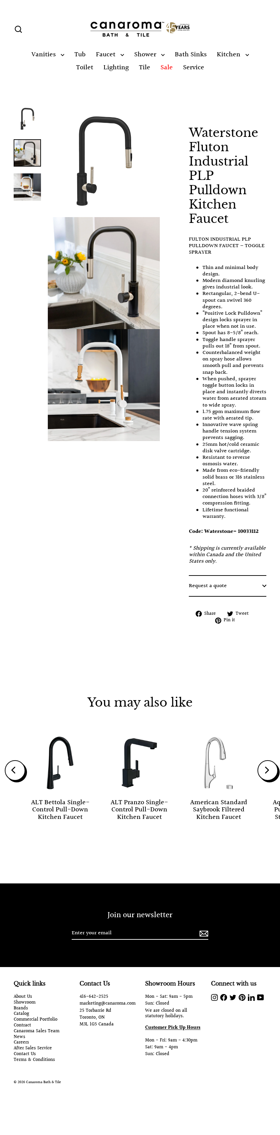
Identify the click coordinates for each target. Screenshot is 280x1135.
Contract (22, 1025)
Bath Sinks (191, 54)
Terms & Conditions (34, 1060)
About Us (23, 997)
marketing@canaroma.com (108, 1003)
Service (193, 67)
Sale (166, 67)
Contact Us (25, 1054)
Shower (146, 54)
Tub (80, 54)
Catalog (21, 1014)
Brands (21, 1008)
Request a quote (208, 586)
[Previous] (15, 770)
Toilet (84, 67)
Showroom (25, 1003)
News (19, 1037)
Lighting (116, 67)
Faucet (106, 54)
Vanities (44, 54)
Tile (144, 67)
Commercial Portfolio (35, 1020)
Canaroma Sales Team (36, 1031)
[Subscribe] (202, 933)
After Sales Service (33, 1048)
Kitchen (229, 54)
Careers (21, 1043)
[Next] (267, 770)
